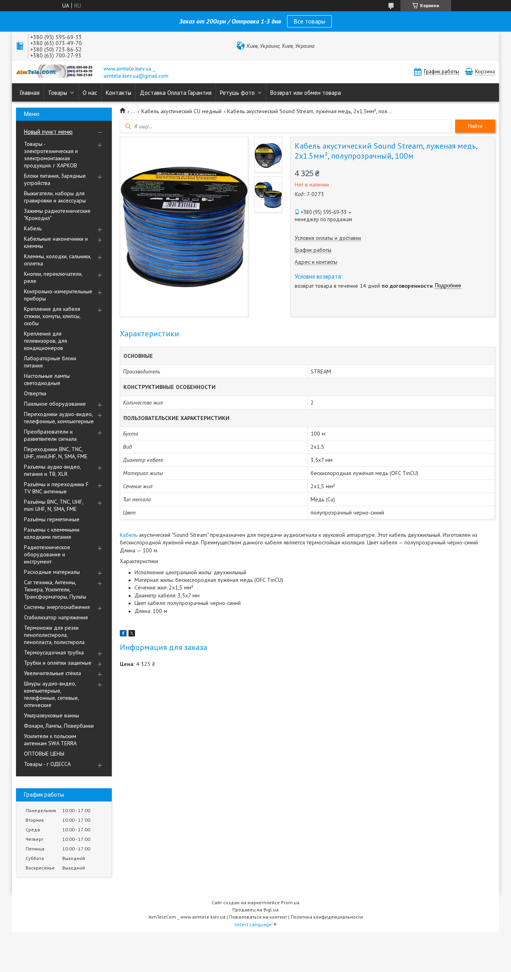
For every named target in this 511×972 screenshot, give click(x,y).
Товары (57, 93)
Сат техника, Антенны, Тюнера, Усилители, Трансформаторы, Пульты (55, 589)
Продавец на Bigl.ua (255, 910)
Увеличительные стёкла (52, 673)
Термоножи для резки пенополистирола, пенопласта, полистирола (54, 635)
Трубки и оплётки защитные (57, 662)
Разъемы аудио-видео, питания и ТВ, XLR (52, 470)
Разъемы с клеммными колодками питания (51, 533)
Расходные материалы (52, 571)
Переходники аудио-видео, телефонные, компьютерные (59, 417)
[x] (132, 634)
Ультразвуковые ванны (51, 715)
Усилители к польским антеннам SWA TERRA (50, 739)
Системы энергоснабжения (57, 607)
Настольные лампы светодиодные (47, 379)
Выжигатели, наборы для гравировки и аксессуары (55, 197)
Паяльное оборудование (55, 403)
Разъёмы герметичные (51, 519)
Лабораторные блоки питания (50, 362)
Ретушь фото (237, 93)
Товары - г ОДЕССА (47, 764)
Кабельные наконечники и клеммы (56, 242)
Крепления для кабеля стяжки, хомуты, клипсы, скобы (52, 316)
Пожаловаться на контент (258, 917)
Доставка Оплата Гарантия (176, 93)
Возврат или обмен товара (305, 93)
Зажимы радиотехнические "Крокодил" (57, 214)
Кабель (33, 228)
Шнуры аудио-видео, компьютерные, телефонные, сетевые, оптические (51, 694)
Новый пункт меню (48, 131)
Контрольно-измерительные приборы (58, 295)
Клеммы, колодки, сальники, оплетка (57, 260)
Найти (475, 126)
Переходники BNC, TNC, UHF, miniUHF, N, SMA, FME (55, 453)
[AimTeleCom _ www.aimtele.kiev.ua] (56, 72)
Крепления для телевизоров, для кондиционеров (45, 340)
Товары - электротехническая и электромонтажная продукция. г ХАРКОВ (51, 154)
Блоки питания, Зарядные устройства (55, 179)
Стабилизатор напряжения (56, 617)
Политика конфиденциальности (327, 917)
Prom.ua (290, 902)
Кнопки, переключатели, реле (53, 277)
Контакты (118, 93)
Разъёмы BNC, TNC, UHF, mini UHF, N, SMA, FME (53, 505)
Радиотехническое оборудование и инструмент (47, 554)
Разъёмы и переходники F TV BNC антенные (56, 488)
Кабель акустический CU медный (181, 111)
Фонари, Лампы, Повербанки (59, 725)
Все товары (309, 21)
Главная (30, 93)
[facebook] (123, 634)
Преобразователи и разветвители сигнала (50, 435)
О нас (90, 93)
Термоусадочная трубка (54, 652)
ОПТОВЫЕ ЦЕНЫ (44, 753)
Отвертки (35, 393)
